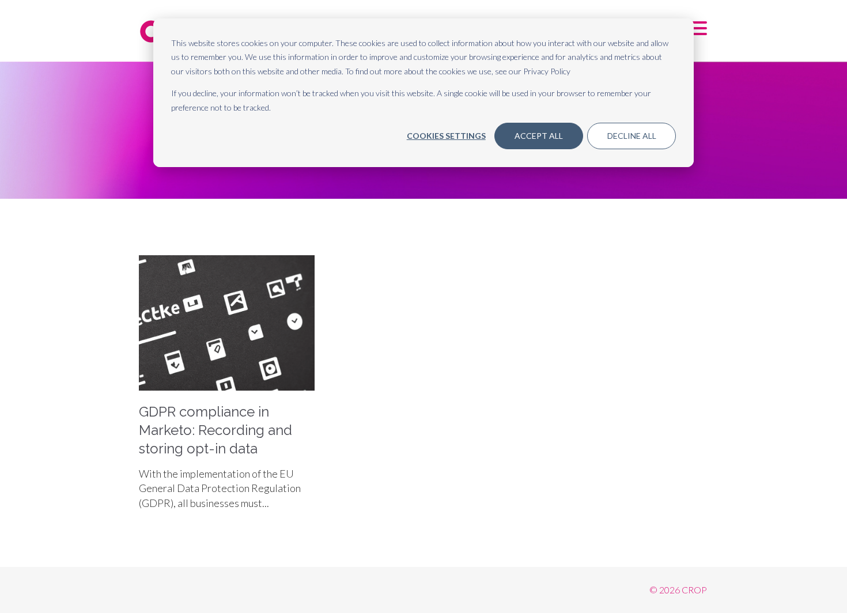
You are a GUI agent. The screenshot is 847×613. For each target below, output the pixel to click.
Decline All (631, 136)
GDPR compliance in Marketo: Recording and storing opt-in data (215, 430)
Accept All (539, 136)
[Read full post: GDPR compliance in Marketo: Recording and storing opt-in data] (227, 386)
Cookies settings (446, 136)
